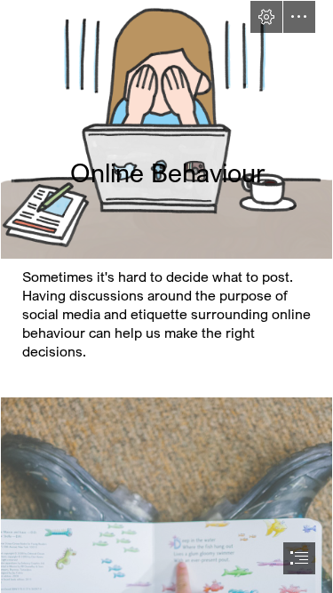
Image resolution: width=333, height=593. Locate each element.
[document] (166, 296)
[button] (266, 17)
